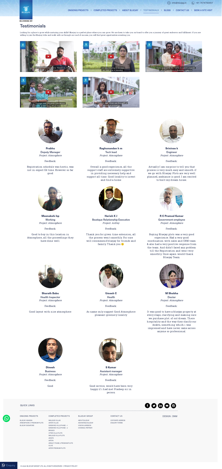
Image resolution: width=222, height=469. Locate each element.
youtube (167, 406)
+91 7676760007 (204, 2)
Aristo (51, 438)
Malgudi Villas (54, 420)
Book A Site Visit (203, 10)
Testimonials (151, 10)
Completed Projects (105, 10)
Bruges (51, 430)
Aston (51, 440)
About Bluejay (130, 10)
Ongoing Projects (78, 10)
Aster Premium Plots (57, 448)
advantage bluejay (85, 423)
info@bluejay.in (179, 2)
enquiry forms (117, 423)
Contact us (182, 10)
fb (147, 406)
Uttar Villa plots (55, 433)
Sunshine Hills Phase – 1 (58, 425)
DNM (174, 416)
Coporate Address (118, 420)
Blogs (167, 10)
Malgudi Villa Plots (57, 435)
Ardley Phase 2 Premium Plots (61, 443)
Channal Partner (85, 428)
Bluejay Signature (27, 425)
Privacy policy (71, 466)
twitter (154, 406)
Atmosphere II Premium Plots (31, 423)
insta (173, 406)
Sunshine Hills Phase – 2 (58, 428)
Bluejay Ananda (26, 420)
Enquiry (10, 465)
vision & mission (84, 425)
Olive (51, 445)
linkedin (160, 406)
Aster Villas (53, 423)
